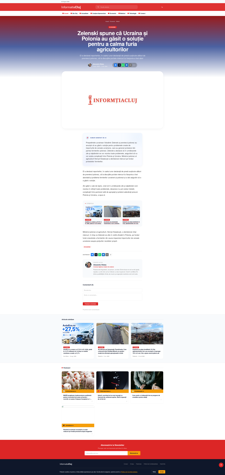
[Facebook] (115, 65)
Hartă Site (162, 464)
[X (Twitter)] (119, 65)
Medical (122, 13)
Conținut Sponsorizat (99, 13)
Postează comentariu (90, 304)
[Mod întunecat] (162, 7)
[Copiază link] (134, 65)
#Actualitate (87, 247)
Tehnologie (132, 13)
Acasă (66, 13)
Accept (162, 472)
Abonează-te (134, 453)
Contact (142, 13)
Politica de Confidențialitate (129, 472)
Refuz (154, 472)
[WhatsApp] (123, 65)
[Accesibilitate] (221, 465)
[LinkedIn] (126, 65)
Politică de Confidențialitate (151, 464)
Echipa (132, 464)
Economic (113, 13)
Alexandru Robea (98, 64)
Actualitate (84, 13)
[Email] (130, 65)
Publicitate (138, 464)
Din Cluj (74, 13)
